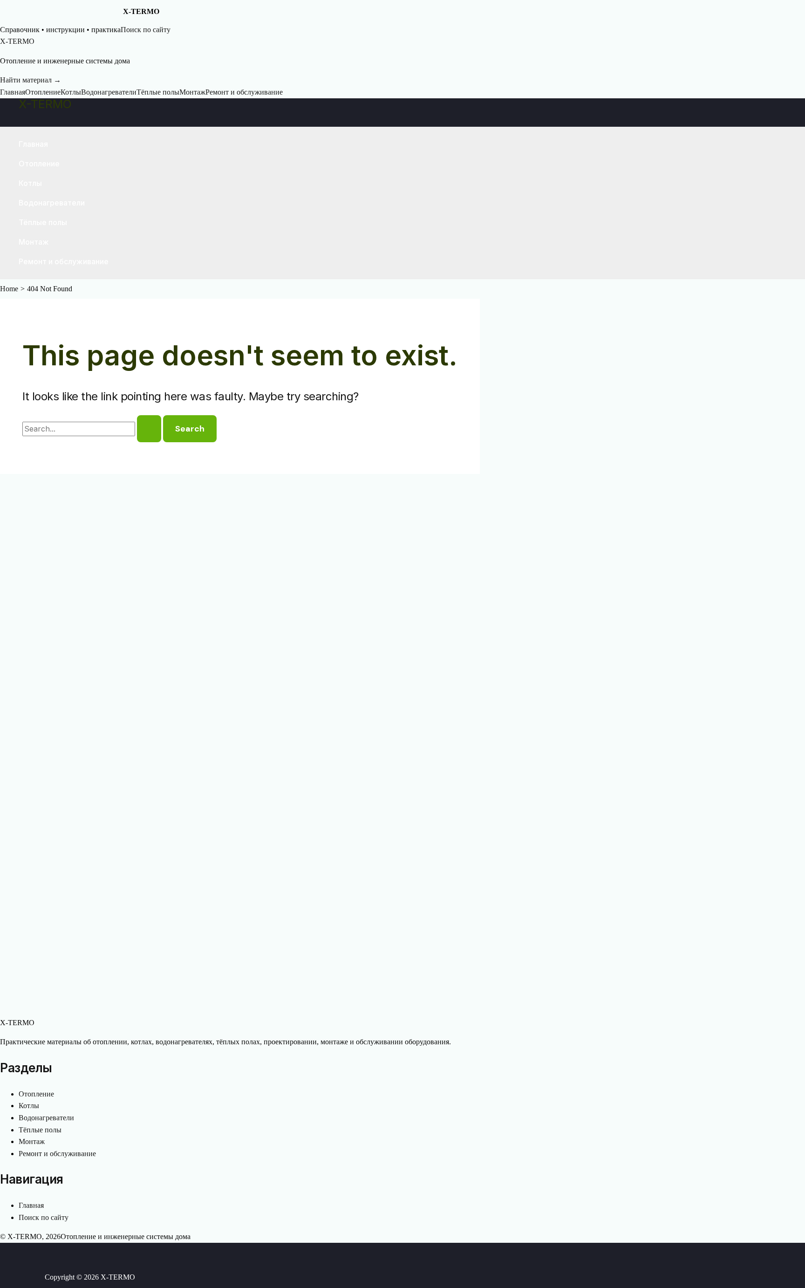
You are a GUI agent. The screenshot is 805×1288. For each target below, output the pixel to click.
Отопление (43, 92)
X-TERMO (45, 104)
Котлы (71, 92)
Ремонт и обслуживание (244, 92)
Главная (12, 92)
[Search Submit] (149, 428)
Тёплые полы (157, 92)
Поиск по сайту (146, 30)
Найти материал (30, 80)
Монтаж (192, 92)
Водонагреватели (108, 92)
